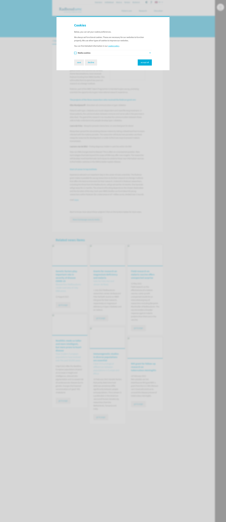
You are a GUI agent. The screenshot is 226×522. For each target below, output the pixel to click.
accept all (145, 62)
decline (91, 62)
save (79, 62)
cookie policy (113, 46)
